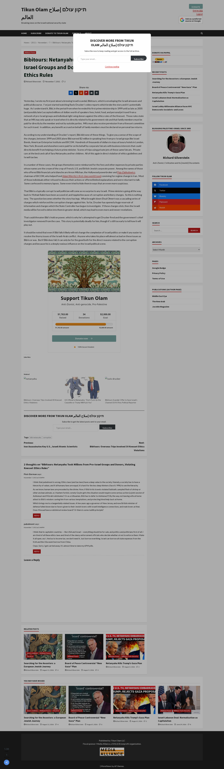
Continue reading (112, 66)
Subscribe (139, 59)
